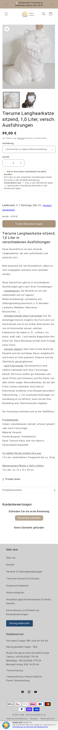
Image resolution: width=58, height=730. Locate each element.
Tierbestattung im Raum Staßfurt (24, 676)
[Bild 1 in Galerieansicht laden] (11, 100)
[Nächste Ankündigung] (52, 4)
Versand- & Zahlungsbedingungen (24, 571)
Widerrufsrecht (48, 719)
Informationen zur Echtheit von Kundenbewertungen (22, 612)
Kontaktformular (40, 653)
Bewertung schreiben (29, 517)
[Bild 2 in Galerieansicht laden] (29, 100)
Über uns (11, 558)
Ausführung (8, 143)
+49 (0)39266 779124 (26, 657)
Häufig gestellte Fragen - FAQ (21, 647)
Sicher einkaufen (15, 592)
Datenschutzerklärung (16, 719)
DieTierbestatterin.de (36, 715)
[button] (6, 13)
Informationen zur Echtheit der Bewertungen (30, 727)
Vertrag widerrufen (19, 623)
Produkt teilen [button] (12, 479)
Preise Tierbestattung (18, 680)
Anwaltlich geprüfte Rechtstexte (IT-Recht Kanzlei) (28, 601)
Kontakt (10, 564)
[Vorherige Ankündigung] (5, 4)
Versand (20, 138)
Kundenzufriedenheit (17, 585)
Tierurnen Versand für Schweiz (22, 578)
